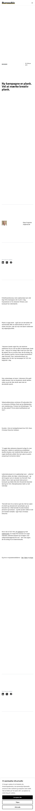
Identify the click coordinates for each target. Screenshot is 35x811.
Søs (22, 557)
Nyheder (4, 64)
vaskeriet (20, 531)
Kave (31, 557)
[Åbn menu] (32, 3)
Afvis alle (17, 807)
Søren (26, 557)
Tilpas (17, 802)
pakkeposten (6, 533)
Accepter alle (17, 797)
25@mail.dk (26, 224)
